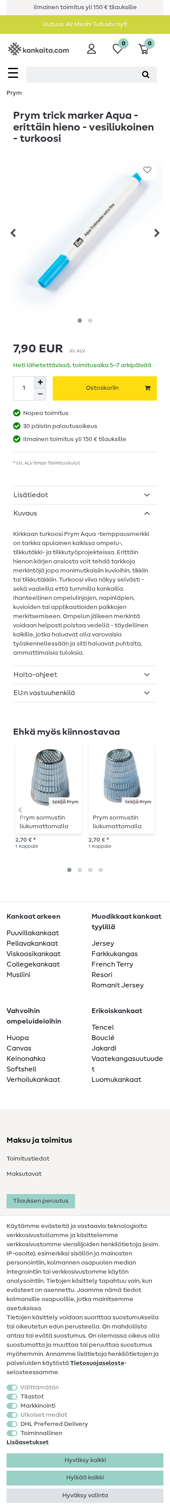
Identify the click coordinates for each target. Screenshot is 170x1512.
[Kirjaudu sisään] (91, 49)
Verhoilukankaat (33, 1079)
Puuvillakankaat (33, 933)
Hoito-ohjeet (35, 674)
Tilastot (32, 1397)
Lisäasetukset (28, 1442)
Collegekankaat (33, 964)
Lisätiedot (31, 495)
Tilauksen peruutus (40, 1201)
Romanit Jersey (118, 985)
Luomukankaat (116, 1079)
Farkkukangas (115, 953)
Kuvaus (25, 513)
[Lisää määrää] (40, 382)
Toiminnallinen (41, 1433)
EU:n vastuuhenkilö (44, 692)
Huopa (18, 1037)
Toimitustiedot (28, 1159)
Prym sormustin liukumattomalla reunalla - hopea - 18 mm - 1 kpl (119, 822)
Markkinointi (37, 1406)
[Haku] (146, 75)
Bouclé (103, 1037)
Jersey (103, 943)
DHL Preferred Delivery (54, 1424)
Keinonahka (26, 1058)
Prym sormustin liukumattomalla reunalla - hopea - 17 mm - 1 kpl (46, 822)
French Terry (112, 964)
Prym (14, 93)
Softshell (21, 1069)
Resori (102, 974)
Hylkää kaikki (85, 1478)
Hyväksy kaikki (85, 1460)
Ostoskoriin (102, 388)
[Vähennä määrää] (40, 394)
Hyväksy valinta (85, 1495)
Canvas (19, 1048)
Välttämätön (39, 1388)
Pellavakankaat (32, 943)
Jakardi (104, 1048)
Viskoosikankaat (34, 953)
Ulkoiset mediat (43, 1415)
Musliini (19, 974)
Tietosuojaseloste (97, 1363)
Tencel (103, 1027)
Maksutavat (24, 1174)
